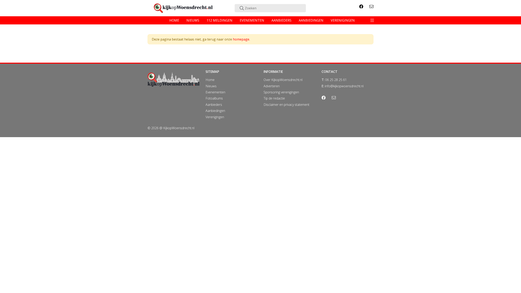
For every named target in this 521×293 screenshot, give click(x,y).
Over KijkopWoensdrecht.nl (283, 80)
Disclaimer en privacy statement (286, 104)
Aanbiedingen (215, 110)
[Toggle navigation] (372, 20)
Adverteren (272, 86)
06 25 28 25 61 (336, 80)
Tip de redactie (274, 98)
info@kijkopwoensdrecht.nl (344, 86)
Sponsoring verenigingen (281, 92)
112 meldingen (219, 20)
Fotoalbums (214, 98)
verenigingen (343, 20)
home (174, 20)
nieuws (192, 20)
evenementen (252, 20)
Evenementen (215, 92)
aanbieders (281, 20)
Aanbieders (214, 104)
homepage (241, 39)
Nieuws (211, 86)
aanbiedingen (311, 20)
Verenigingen (215, 117)
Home (210, 80)
